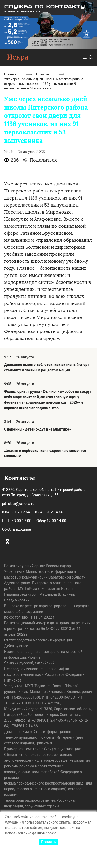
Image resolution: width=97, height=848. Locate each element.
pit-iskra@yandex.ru (18, 504)
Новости (42, 74)
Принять (48, 842)
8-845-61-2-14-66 (49, 512)
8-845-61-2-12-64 (16, 512)
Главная (10, 74)
